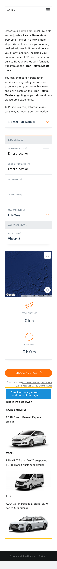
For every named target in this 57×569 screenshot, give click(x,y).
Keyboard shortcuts (29, 296)
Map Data (41, 296)
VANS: (10, 453)
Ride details (15, 139)
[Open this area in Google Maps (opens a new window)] (11, 295)
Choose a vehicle (27, 372)
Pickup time (14, 194)
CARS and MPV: (16, 409)
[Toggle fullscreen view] (47, 255)
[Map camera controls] (47, 290)
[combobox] (28, 123)
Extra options (17, 224)
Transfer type (15, 210)
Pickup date (14, 179)
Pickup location (16, 148)
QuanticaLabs (45, 385)
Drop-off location (18, 164)
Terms (49, 296)
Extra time (13, 233)
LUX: (9, 496)
